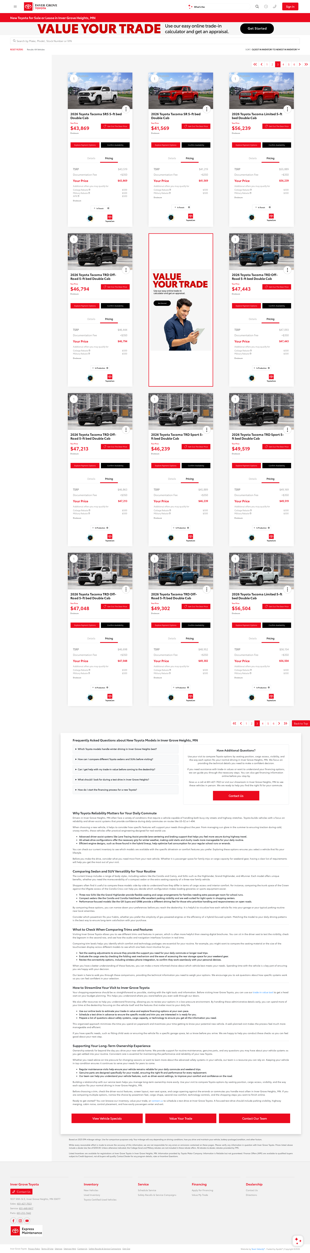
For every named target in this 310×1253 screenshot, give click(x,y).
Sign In (290, 6)
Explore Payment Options (85, 145)
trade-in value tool (263, 992)
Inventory (91, 1184)
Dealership (254, 1184)
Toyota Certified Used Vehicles (100, 1199)
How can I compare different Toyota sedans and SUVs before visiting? (115, 759)
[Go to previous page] (261, 64)
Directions (251, 1194)
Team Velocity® (258, 1249)
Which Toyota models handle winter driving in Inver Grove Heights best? (117, 749)
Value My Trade (200, 1194)
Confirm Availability (115, 145)
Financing (199, 1184)
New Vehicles (91, 1190)
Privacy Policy (34, 1248)
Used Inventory (92, 1194)
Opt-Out (126, 1248)
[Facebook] (13, 1220)
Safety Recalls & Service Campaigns (157, 1194)
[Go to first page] (255, 64)
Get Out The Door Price (117, 126)
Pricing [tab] (109, 158)
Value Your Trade (180, 1118)
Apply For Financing (202, 1190)
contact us (157, 1100)
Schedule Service (147, 1190)
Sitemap (58, 1248)
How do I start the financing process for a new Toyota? (107, 789)
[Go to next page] (300, 64)
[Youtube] (27, 1220)
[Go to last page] (306, 64)
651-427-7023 (24, 1203)
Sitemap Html (70, 1248)
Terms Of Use (47, 1248)
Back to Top (301, 723)
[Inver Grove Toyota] (40, 6)
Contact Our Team (254, 1118)
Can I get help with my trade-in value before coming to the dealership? (116, 769)
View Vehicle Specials (107, 1118)
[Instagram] (20, 1220)
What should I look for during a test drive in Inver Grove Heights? (113, 779)
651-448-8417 (26, 1208)
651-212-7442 (24, 1213)
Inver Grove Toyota (18, 1248)
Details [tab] (91, 158)
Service (143, 1184)
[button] (126, 109)
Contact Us (236, 795)
